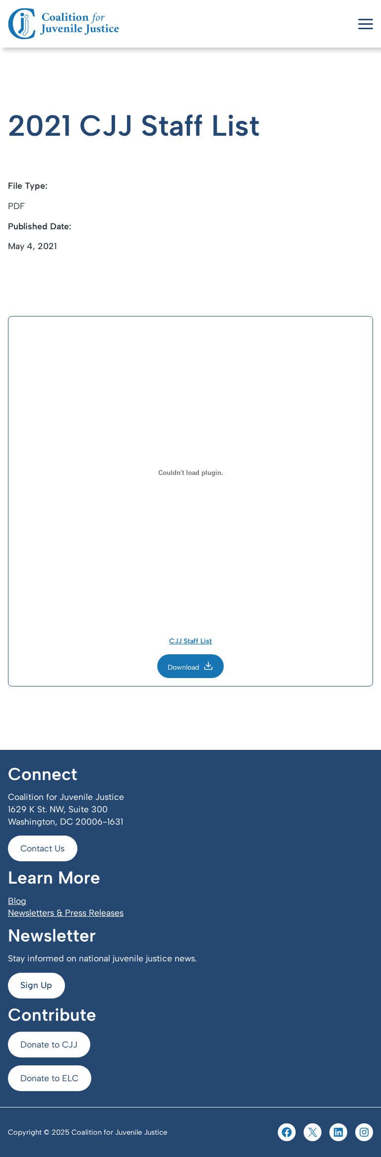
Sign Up (36, 985)
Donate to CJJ (48, 1044)
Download (183, 667)
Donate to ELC (49, 1078)
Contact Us (42, 848)
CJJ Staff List (190, 641)
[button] (365, 24)
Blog (17, 900)
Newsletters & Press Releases (66, 912)
